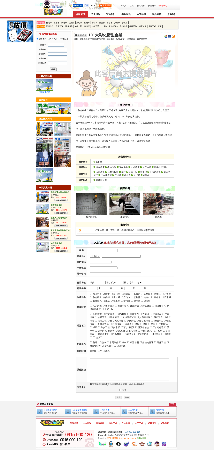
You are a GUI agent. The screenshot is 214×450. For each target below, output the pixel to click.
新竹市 (79, 23)
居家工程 (152, 26)
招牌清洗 (133, 26)
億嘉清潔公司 (44, 92)
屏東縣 (125, 23)
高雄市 (117, 23)
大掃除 (104, 26)
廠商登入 (163, 6)
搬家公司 (142, 26)
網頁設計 (152, 423)
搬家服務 (100, 423)
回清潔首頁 (82, 35)
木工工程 (139, 423)
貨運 (160, 26)
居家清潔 (80, 14)
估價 (131, 6)
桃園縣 (72, 23)
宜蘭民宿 (160, 410)
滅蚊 (76, 26)
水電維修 (141, 14)
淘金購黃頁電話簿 (79, 410)
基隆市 (56, 23)
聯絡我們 (141, 6)
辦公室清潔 (85, 26)
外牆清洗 (95, 26)
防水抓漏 (95, 14)
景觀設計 (172, 14)
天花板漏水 (113, 26)
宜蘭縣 (87, 23)
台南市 (109, 23)
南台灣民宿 (133, 410)
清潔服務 (74, 423)
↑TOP (171, 404)
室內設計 (111, 14)
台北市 (49, 23)
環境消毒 (69, 26)
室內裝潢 (87, 423)
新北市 (64, 23)
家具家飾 (156, 14)
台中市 (94, 23)
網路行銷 (165, 423)
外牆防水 (124, 26)
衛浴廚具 (126, 14)
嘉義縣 (102, 23)
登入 (124, 6)
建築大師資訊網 (50, 410)
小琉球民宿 (104, 410)
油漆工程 (113, 423)
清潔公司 (50, 26)
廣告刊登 (152, 6)
